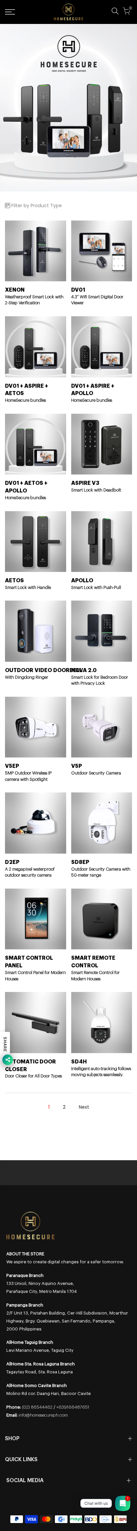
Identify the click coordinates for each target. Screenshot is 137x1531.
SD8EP (80, 862)
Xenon (15, 290)
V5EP (12, 766)
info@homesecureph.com (43, 1415)
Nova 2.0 (84, 670)
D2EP (12, 862)
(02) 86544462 (37, 1407)
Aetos (14, 580)
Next (84, 1107)
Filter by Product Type (36, 205)
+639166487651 (72, 1407)
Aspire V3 (85, 483)
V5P (76, 766)
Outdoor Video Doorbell (43, 670)
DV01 (78, 290)
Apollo (82, 580)
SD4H (79, 1061)
